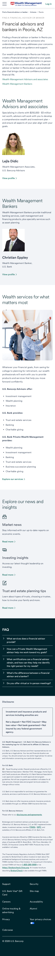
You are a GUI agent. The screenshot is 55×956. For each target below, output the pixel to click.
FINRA (32, 827)
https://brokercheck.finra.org (15, 867)
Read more (7, 541)
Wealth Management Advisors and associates (25, 79)
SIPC (39, 827)
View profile (8, 178)
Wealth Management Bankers (17, 84)
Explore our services (12, 479)
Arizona (33, 12)
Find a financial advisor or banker (15, 12)
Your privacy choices (40, 919)
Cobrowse (7, 930)
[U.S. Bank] (26, 4)
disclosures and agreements (29, 814)
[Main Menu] (4, 4)
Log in (48, 4)
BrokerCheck (17, 870)
